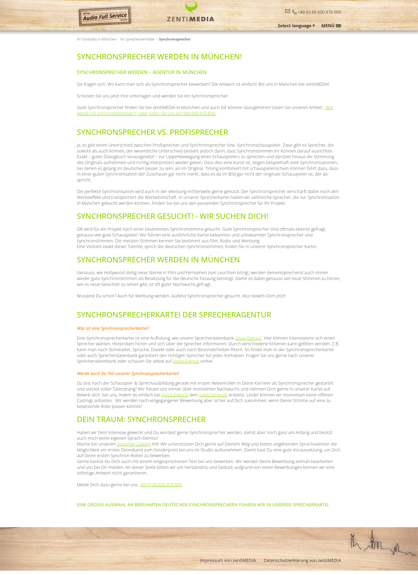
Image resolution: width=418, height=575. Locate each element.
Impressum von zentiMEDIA (228, 560)
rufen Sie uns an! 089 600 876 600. (182, 113)
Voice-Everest (248, 338)
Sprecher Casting (134, 444)
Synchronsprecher (174, 39)
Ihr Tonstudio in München (96, 39)
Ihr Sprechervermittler (137, 39)
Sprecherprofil (213, 395)
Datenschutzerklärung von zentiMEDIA (302, 560)
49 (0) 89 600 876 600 (161, 485)
